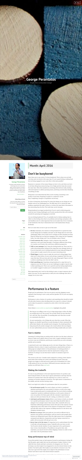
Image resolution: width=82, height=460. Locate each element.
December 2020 (22, 249)
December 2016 (22, 261)
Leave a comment (58, 281)
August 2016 (22, 266)
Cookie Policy (25, 456)
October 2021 (22, 244)
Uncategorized (40, 281)
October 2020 (22, 253)
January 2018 (22, 256)
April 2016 (23, 272)
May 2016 (23, 270)
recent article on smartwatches (44, 308)
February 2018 (22, 254)
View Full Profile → (21, 194)
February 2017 (22, 259)
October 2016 (22, 264)
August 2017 (22, 257)
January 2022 (22, 243)
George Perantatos (41, 79)
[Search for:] (18, 279)
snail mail (46, 365)
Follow (22, 210)
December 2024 (22, 236)
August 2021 (22, 246)
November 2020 (22, 251)
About (23, 223)
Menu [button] (78, 3)
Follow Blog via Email (20, 199)
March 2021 (22, 248)
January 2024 (22, 238)
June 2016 (23, 269)
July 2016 (23, 267)
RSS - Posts (22, 229)
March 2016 (22, 274)
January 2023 (22, 240)
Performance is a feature (43, 289)
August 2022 (22, 241)
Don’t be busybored (40, 174)
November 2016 (22, 262)
